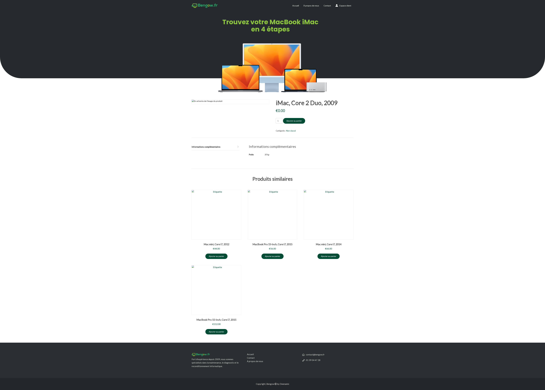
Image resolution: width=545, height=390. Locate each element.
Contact (327, 5)
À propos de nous (311, 5)
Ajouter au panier (294, 121)
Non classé (291, 130)
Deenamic (284, 384)
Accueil (295, 5)
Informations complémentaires (206, 147)
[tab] (215, 146)
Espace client (345, 5)
